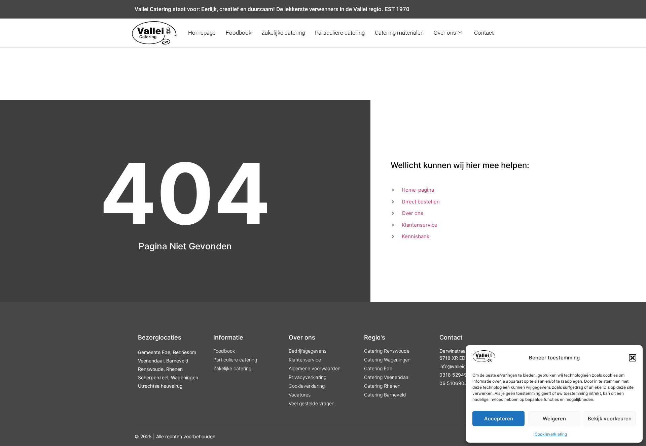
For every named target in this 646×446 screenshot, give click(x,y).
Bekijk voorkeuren (610, 418)
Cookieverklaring (551, 434)
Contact (484, 32)
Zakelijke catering (283, 32)
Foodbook (238, 32)
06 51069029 (454, 383)
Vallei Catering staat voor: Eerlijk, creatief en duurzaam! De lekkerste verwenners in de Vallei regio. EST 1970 (272, 9)
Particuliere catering (340, 32)
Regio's (374, 337)
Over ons (445, 32)
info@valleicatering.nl (462, 366)
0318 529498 (454, 375)
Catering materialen (399, 32)
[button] (632, 357)
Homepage (202, 32)
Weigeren (554, 418)
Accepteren (498, 418)
